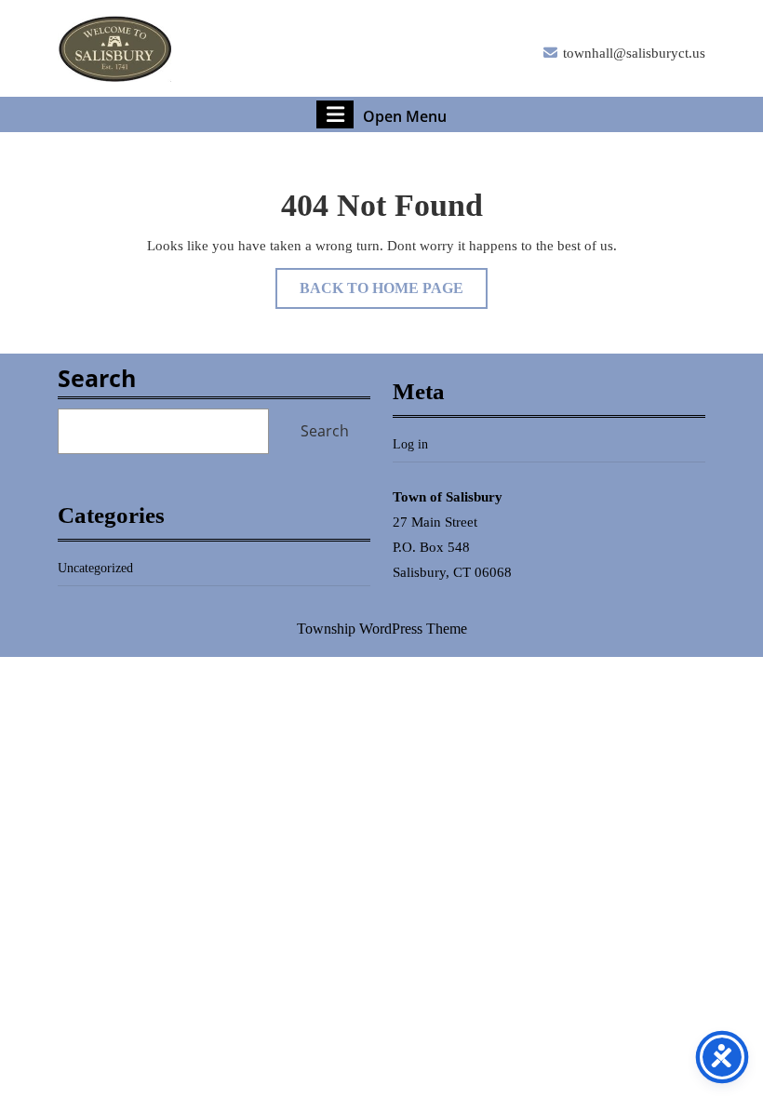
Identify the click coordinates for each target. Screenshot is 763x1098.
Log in (410, 444)
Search (97, 378)
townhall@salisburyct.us (634, 53)
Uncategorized (95, 568)
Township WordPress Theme (382, 628)
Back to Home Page (394, 294)
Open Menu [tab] (405, 115)
